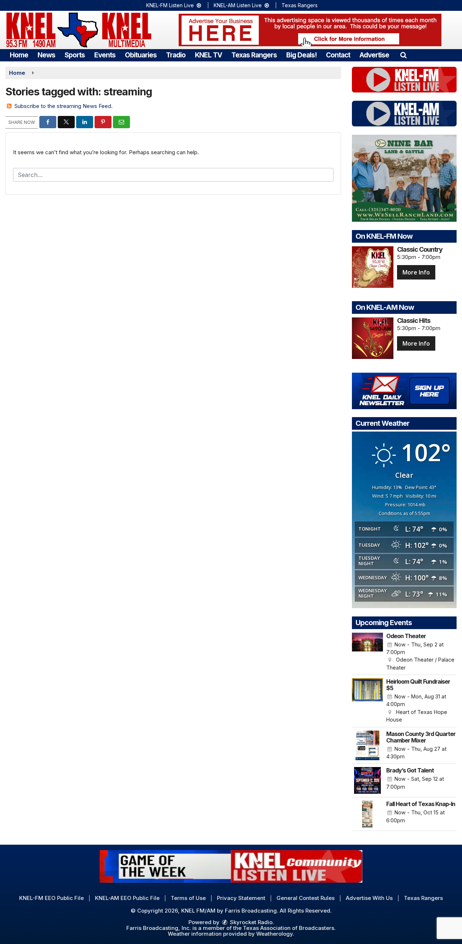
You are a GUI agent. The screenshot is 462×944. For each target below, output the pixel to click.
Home (19, 55)
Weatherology (274, 933)
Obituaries (141, 55)
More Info (416, 272)
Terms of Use (188, 898)
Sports (75, 55)
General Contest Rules (305, 898)
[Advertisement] (310, 30)
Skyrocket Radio (250, 922)
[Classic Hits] (372, 338)
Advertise (374, 55)
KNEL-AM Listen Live (238, 5)
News (46, 55)
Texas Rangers (300, 5)
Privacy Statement (241, 898)
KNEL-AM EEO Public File (127, 898)
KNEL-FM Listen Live (170, 5)
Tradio (176, 55)
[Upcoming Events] (367, 652)
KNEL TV (208, 55)
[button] (403, 55)
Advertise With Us (369, 898)
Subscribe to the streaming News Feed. (63, 106)
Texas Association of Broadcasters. (289, 927)
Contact (338, 55)
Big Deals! (301, 55)
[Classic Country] (372, 267)
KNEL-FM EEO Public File (51, 898)
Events (105, 55)
